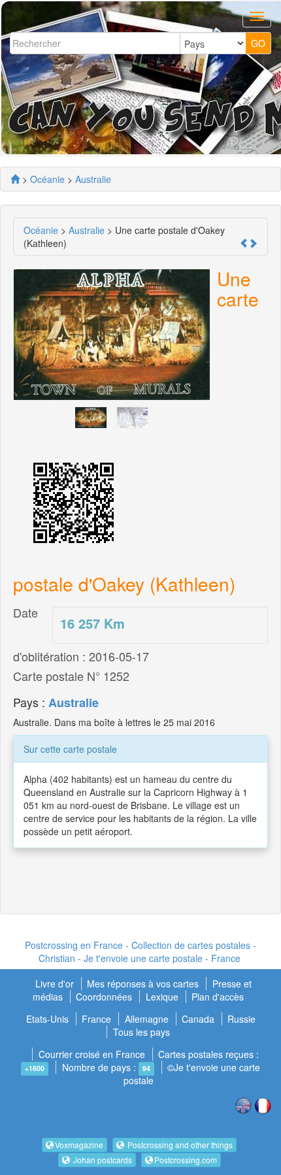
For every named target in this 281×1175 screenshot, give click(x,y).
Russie (241, 1018)
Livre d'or (55, 983)
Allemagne (147, 1018)
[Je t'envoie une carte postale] (15, 179)
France (96, 1018)
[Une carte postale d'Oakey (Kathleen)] (90, 416)
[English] (243, 1104)
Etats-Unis (47, 1018)
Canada (198, 1018)
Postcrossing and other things (179, 1144)
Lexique (162, 996)
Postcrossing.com (185, 1159)
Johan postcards (101, 1159)
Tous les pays (141, 1031)
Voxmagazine (79, 1144)
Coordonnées (104, 996)
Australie (73, 702)
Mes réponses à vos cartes (144, 983)
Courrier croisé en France (92, 1054)
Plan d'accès (217, 996)
